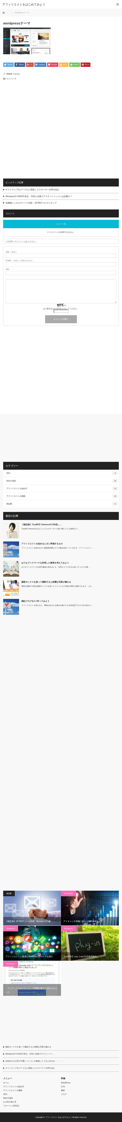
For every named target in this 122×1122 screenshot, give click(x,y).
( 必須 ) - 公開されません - (20, 260)
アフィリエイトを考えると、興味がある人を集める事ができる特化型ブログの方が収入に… (57, 605)
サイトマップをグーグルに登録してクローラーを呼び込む (32, 189)
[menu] (117, 4)
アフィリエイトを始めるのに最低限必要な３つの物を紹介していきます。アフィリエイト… (57, 548)
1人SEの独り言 (9, 1102)
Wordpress (10, 928)
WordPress (66, 1083)
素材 (63, 1090)
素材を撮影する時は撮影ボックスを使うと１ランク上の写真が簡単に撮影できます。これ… (57, 586)
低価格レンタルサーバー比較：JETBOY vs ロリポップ (31, 203)
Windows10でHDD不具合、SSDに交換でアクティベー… (29, 1054)
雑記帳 (61, 504)
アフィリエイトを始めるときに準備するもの (42, 543)
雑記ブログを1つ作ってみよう (35, 601)
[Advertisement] (61, 110)
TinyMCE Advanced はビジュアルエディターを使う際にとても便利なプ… (50, 529)
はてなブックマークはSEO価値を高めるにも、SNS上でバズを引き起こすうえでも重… (55, 567)
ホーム (6, 1083)
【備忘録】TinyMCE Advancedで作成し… (41, 524)
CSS (63, 1086)
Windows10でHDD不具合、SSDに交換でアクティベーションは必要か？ (39, 196)
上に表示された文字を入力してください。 (61, 309)
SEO (61, 473)
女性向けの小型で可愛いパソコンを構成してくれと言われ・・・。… (34, 1061)
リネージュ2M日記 (11, 1106)
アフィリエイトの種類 (61, 496)
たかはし (17, 74)
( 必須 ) (11, 252)
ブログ (64, 1094)
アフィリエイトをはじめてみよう (23, 4)
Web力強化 (61, 481)
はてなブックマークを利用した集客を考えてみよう (45, 563)
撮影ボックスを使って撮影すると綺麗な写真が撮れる (46, 582)
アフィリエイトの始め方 (61, 488)
